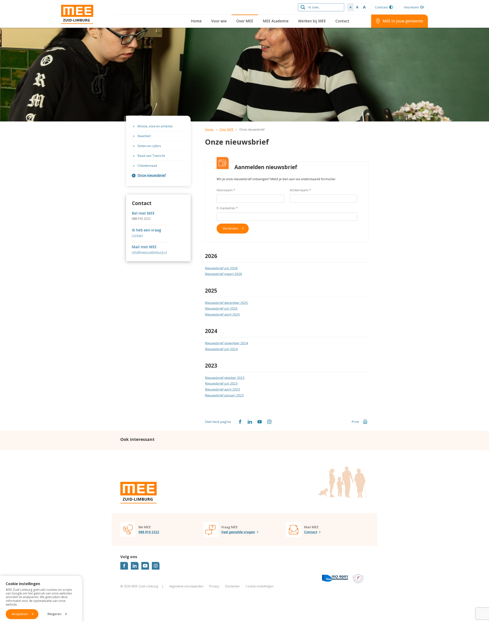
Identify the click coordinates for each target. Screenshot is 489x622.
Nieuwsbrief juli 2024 (221, 349)
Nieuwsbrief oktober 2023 (224, 377)
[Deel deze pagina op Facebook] (240, 421)
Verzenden (230, 228)
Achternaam (299, 190)
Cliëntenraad (147, 165)
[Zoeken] (303, 7)
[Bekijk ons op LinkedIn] (134, 566)
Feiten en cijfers (149, 146)
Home (196, 21)
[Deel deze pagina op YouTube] (259, 421)
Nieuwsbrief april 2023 (222, 389)
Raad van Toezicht (151, 155)
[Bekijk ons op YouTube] (145, 566)
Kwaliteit (144, 136)
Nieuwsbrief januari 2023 (224, 395)
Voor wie (219, 21)
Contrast (381, 7)
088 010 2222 (148, 532)
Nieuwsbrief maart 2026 (223, 274)
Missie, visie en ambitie (155, 126)
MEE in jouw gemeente (403, 21)
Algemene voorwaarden (186, 586)
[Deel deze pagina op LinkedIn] (249, 421)
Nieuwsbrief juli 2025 (221, 308)
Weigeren (54, 614)
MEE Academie (276, 21)
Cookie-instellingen (260, 586)
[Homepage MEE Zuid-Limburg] (85, 14)
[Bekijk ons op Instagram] (155, 566)
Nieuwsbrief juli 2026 (221, 268)
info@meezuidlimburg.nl (149, 252)
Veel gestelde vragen (238, 532)
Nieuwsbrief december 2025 (226, 302)
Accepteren (20, 614)
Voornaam (224, 190)
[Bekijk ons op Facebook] (124, 566)
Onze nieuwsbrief (152, 175)
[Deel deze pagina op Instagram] (269, 421)
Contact (342, 21)
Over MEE (244, 21)
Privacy (214, 586)
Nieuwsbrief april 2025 (222, 314)
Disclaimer (232, 586)
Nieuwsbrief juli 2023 (221, 383)
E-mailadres (226, 208)
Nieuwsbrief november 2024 (226, 343)
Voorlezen (411, 7)
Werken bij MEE (312, 21)
